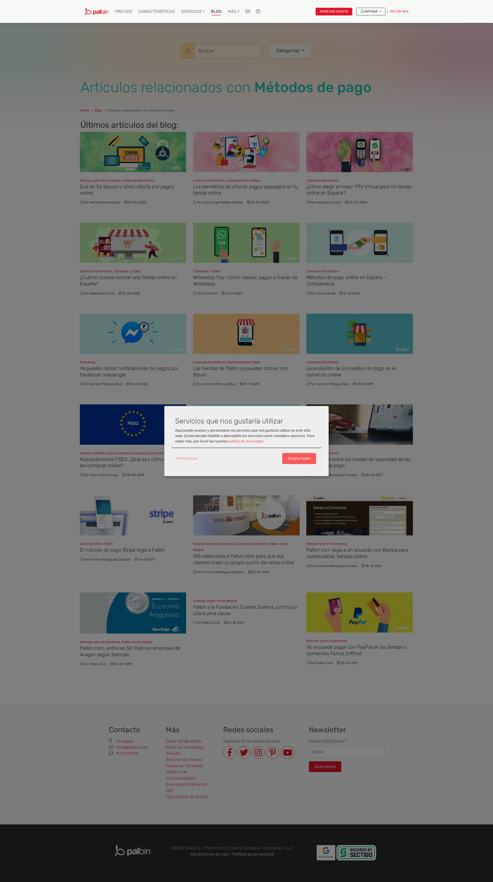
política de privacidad (245, 441)
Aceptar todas (299, 458)
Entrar (371, 11)
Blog (216, 11)
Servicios (191, 11)
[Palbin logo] (96, 11)
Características (156, 11)
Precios (123, 11)
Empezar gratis (334, 11)
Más (232, 11)
